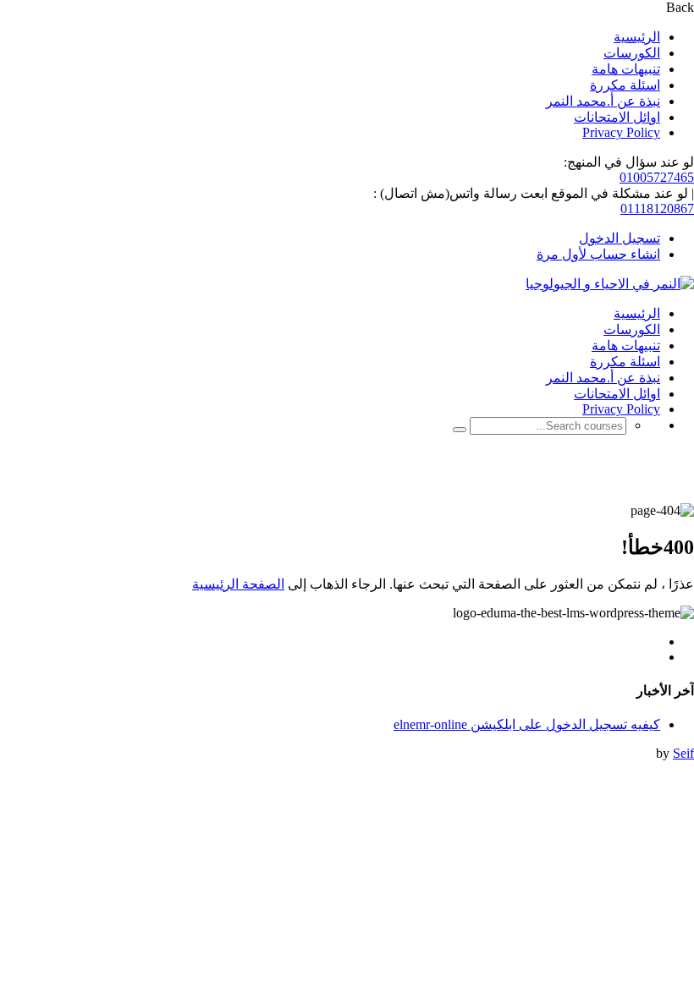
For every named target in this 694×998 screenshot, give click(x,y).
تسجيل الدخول (619, 238)
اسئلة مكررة (625, 85)
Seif (683, 753)
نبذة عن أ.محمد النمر (603, 101)
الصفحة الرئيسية (238, 584)
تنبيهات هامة (626, 69)
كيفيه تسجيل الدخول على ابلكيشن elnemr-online (527, 724)
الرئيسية (637, 37)
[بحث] (459, 429)
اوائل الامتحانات (617, 117)
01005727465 (657, 177)
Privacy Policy (621, 132)
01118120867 (657, 208)
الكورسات (631, 53)
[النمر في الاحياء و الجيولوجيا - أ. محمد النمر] (610, 284)
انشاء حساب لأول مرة (598, 254)
